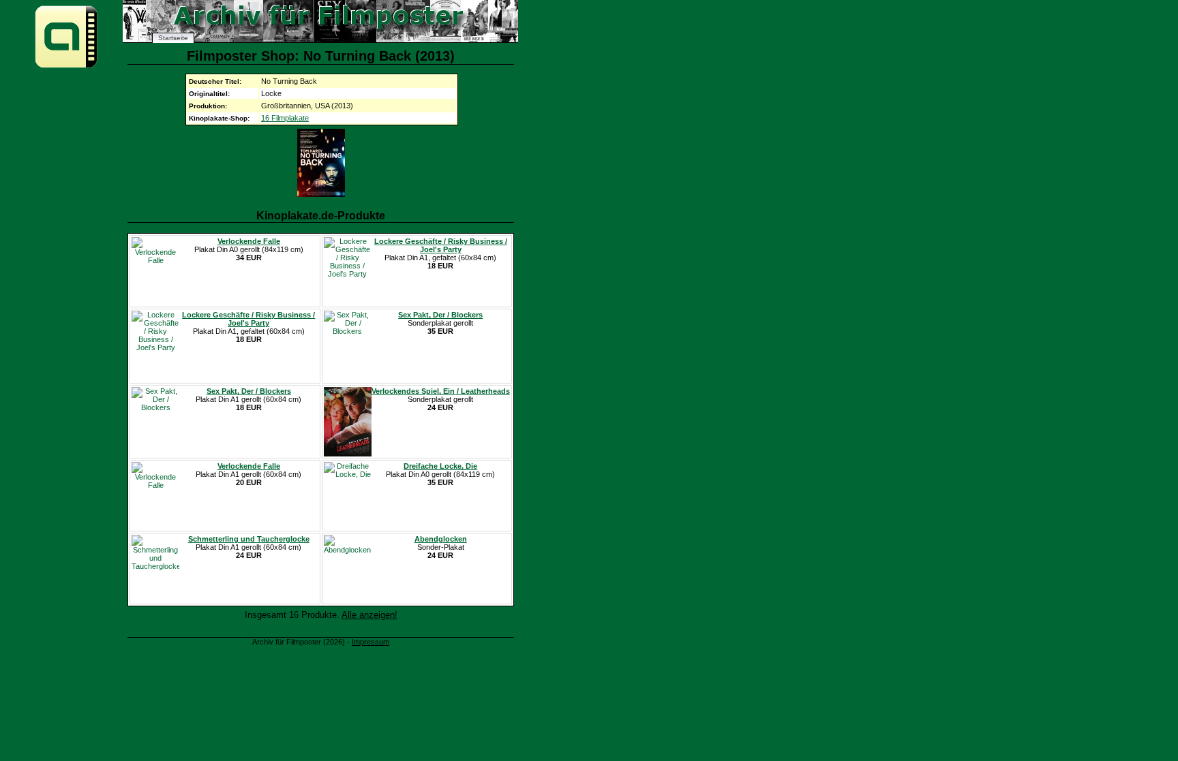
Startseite (173, 38)
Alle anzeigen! (369, 615)
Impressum (370, 642)
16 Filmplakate (285, 118)
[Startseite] (66, 67)
